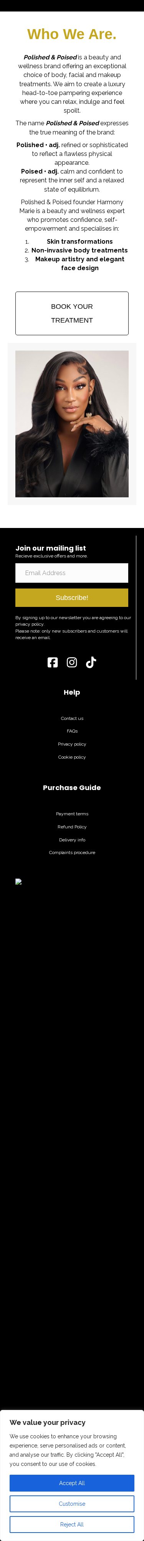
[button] (71, 598)
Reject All (72, 1524)
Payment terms (72, 813)
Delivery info (72, 840)
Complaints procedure (72, 852)
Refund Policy (72, 827)
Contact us (72, 718)
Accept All (72, 1483)
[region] (72, 1475)
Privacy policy (72, 744)
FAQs (72, 731)
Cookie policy (72, 757)
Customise (72, 1504)
